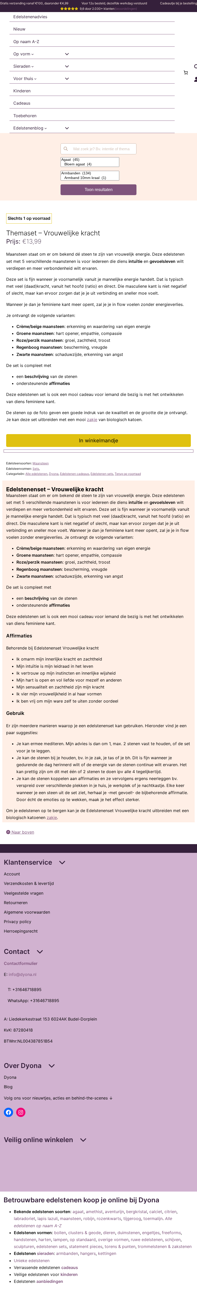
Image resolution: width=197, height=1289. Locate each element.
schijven (173, 1239)
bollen (60, 1232)
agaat (78, 1211)
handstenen (25, 1239)
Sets (36, 469)
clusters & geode (84, 1232)
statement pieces (85, 1246)
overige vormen (113, 1239)
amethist (94, 1211)
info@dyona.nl (22, 974)
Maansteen (41, 463)
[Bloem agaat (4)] (90, 164)
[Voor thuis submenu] (35, 78)
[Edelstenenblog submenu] (45, 128)
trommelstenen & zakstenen (165, 1246)
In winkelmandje (98, 440)
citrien (170, 1211)
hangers (88, 1253)
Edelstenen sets (102, 474)
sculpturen (24, 1246)
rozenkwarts (109, 1218)
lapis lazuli (47, 1218)
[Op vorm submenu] (32, 54)
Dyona (53, 474)
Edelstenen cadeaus (74, 474)
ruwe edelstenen (147, 1239)
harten (44, 1239)
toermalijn (153, 1218)
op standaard (83, 1239)
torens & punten (120, 1246)
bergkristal (136, 1211)
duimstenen (128, 1232)
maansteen (70, 1218)
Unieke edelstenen (32, 1260)
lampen (60, 1239)
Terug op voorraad (128, 474)
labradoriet (24, 1218)
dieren (109, 1232)
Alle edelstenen (36, 474)
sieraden (45, 1253)
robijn (88, 1218)
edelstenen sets (51, 1246)
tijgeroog (132, 1218)
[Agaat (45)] (90, 159)
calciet (155, 1211)
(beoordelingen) (125, 9)
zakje (92, 419)
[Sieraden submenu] (32, 66)
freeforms (171, 1232)
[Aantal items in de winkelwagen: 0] (186, 72)
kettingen (107, 1253)
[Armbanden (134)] (90, 173)
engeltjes (151, 1232)
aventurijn (114, 1211)
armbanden (67, 1253)
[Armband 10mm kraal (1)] (90, 178)
